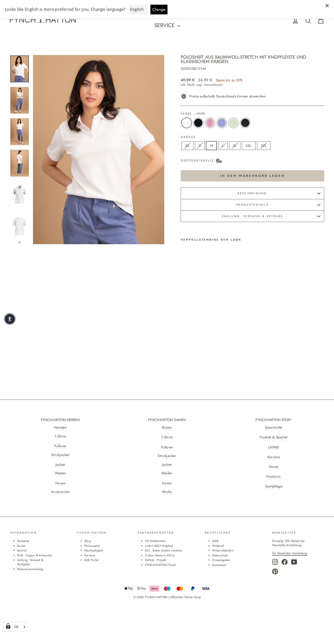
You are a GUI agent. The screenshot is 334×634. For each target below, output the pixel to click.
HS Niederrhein (155, 541)
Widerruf (218, 546)
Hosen (60, 483)
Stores (273, 467)
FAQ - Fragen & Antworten (34, 555)
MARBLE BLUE (222, 123)
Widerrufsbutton (223, 550)
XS (187, 145)
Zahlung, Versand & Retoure (252, 216)
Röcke (167, 491)
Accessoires (60, 491)
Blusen (167, 427)
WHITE (186, 123)
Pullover (60, 446)
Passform (274, 476)
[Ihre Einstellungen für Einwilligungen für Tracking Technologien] (8, 626)
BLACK (245, 123)
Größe (188, 137)
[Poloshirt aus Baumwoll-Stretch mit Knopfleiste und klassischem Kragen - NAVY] (190, 342)
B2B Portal (91, 560)
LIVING (273, 447)
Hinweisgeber (221, 560)
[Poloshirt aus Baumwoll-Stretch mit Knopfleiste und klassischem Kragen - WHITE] (184, 342)
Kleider (167, 473)
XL (235, 145)
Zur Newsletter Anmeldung (289, 553)
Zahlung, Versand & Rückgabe (30, 562)
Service (165, 25)
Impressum (219, 565)
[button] (10, 319)
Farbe (193, 114)
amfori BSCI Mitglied (159, 546)
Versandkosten (213, 85)
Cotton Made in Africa (160, 555)
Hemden (60, 427)
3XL (264, 145)
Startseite (23, 541)
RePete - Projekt (155, 560)
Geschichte (273, 427)
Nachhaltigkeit (93, 550)
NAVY (198, 123)
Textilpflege (273, 486)
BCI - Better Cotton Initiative (163, 550)
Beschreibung (252, 193)
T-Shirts (60, 436)
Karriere (273, 457)
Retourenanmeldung (30, 569)
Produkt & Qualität (273, 437)
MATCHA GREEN (233, 123)
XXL (248, 145)
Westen (60, 473)
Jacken (60, 464)
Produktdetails (252, 205)
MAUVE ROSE (210, 123)
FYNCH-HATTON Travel (160, 565)
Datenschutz (220, 555)
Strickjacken (60, 455)
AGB (215, 541)
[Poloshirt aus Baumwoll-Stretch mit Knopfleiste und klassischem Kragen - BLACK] (184, 347)
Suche (21, 546)
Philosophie (92, 546)
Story (87, 541)
